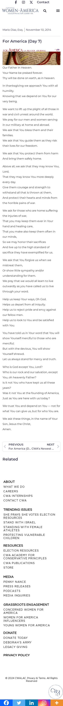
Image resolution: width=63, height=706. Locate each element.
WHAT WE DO (14, 486)
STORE (8, 567)
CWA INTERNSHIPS (18, 496)
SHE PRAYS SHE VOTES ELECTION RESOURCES (29, 516)
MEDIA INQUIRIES (16, 595)
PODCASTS (11, 591)
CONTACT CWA (15, 500)
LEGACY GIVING (15, 647)
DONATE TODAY (15, 637)
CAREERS (10, 491)
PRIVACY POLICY (16, 655)
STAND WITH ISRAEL (19, 522)
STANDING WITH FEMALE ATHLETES (23, 529)
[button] (58, 10)
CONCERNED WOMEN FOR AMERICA (23, 611)
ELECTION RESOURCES (21, 550)
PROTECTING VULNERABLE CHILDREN (24, 536)
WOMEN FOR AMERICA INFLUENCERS (20, 619)
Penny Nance (14, 581)
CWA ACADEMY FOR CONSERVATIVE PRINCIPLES (25, 557)
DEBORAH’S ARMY (17, 642)
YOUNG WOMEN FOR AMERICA (26, 625)
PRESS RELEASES (17, 586)
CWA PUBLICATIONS (19, 563)
